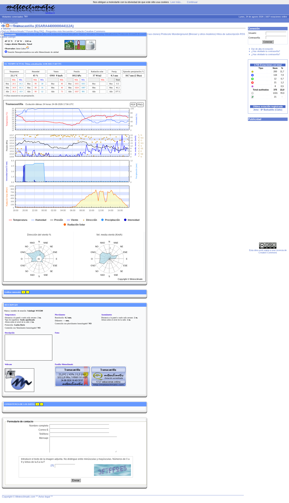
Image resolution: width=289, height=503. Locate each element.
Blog (36, 31)
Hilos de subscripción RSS (230, 34)
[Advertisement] (213, 10)
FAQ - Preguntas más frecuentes (56, 31)
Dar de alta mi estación (262, 49)
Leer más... (176, 2)
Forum (29, 31)
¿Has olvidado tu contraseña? (265, 51)
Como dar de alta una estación (44, 34)
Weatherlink (111, 34)
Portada (7, 20)
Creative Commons (95, 31)
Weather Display (95, 34)
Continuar (192, 2)
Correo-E (43, 429)
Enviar (75, 480)
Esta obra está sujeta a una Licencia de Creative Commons (268, 251)
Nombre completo (38, 425)
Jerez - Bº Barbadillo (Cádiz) (267, 110)
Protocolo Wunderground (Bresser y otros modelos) (188, 34)
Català (3, 37)
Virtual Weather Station (74, 34)
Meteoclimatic (10, 23)
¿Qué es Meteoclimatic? (13, 31)
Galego (12, 37)
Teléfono (43, 434)
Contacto (79, 31)
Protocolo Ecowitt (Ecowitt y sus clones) (139, 34)
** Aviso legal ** (44, 496)
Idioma (7, 28)
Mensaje (43, 438)
